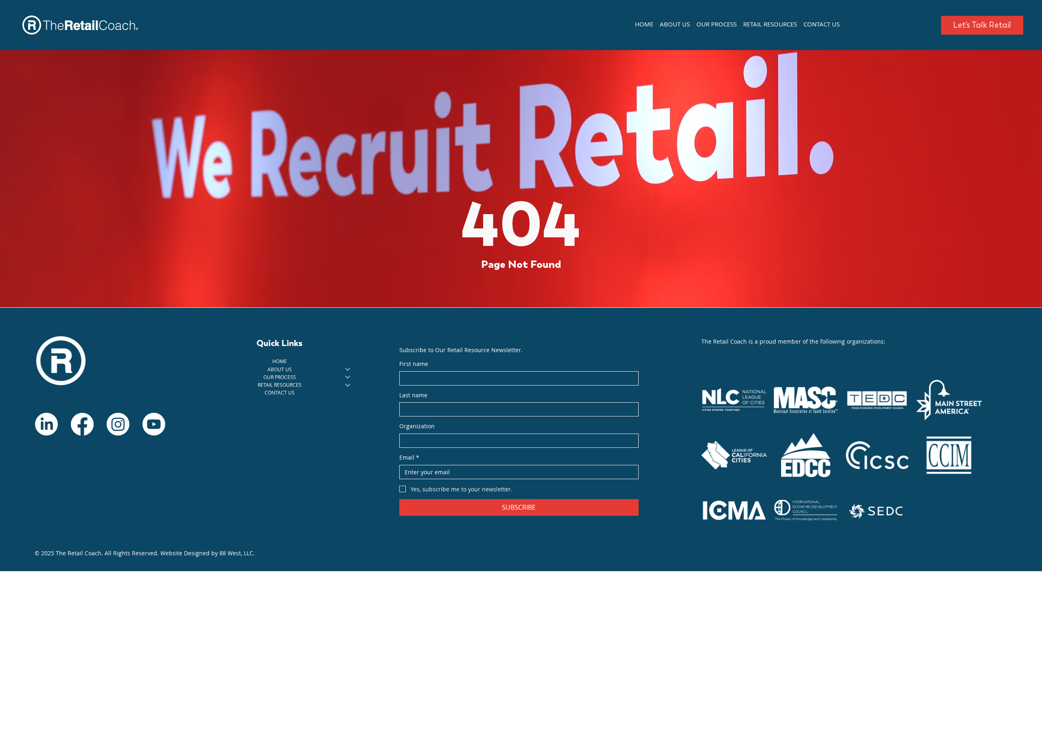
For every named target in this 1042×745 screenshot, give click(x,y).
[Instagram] (118, 424)
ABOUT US (279, 369)
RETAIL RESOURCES (280, 384)
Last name (413, 395)
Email (409, 457)
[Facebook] (82, 424)
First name (413, 364)
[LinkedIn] (46, 424)
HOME (279, 361)
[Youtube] (153, 424)
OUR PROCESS (279, 377)
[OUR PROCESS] (348, 377)
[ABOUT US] (348, 369)
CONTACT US (280, 392)
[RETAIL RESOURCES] (348, 385)
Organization (417, 426)
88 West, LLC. (237, 553)
